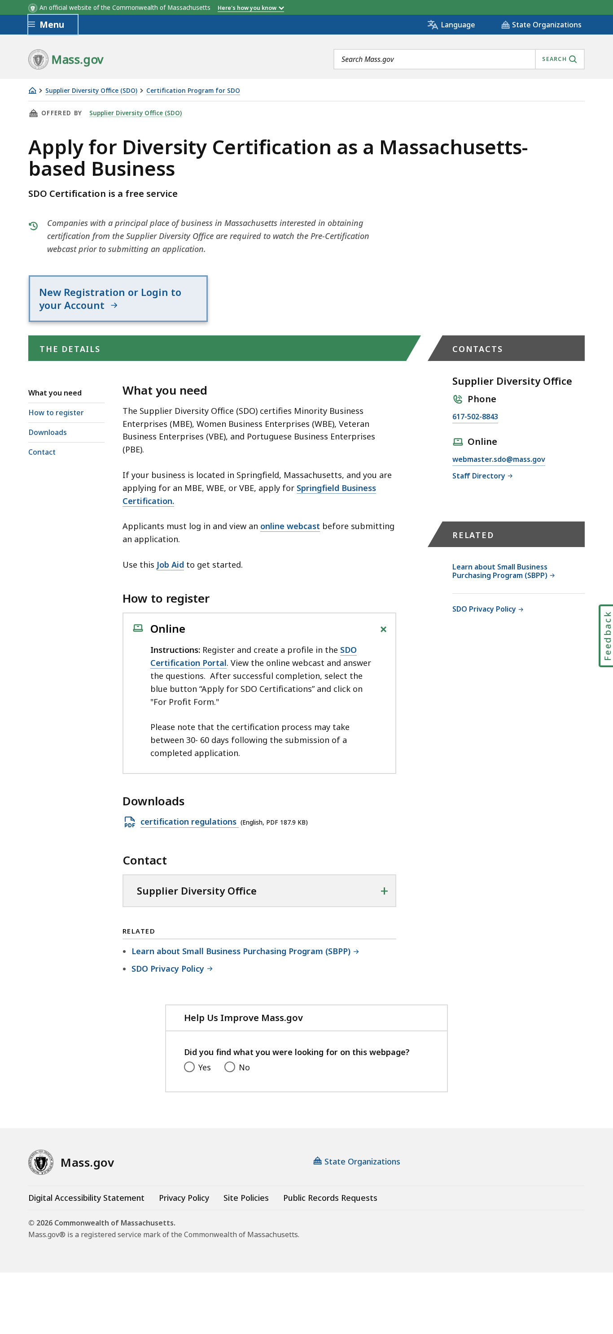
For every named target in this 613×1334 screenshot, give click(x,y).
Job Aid (170, 564)
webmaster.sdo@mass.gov (498, 460)
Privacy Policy (184, 1197)
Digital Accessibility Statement (86, 1197)
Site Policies (246, 1197)
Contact (42, 452)
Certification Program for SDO (193, 91)
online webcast (290, 526)
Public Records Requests (330, 1197)
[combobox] (459, 59)
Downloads (47, 432)
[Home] (32, 90)
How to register (56, 412)
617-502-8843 (475, 417)
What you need (55, 393)
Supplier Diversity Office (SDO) (91, 91)
